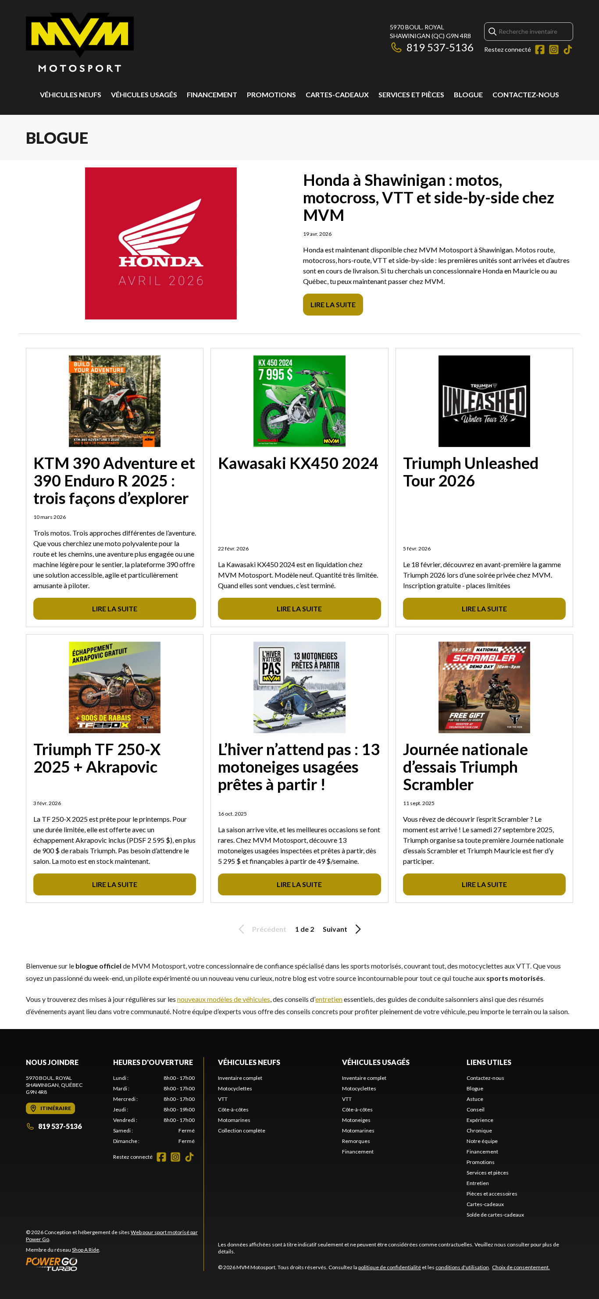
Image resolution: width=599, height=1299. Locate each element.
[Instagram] (554, 49)
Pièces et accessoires (492, 1193)
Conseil (476, 1109)
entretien (328, 999)
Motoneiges (356, 1120)
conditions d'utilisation (462, 1267)
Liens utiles (489, 1062)
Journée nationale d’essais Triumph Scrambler (465, 766)
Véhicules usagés (144, 94)
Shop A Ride (85, 1249)
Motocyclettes (235, 1088)
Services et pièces (411, 94)
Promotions (271, 94)
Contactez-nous (525, 94)
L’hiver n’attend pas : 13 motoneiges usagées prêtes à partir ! (299, 766)
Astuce (475, 1099)
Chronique (479, 1130)
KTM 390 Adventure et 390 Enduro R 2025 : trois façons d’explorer (114, 480)
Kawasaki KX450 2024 (298, 463)
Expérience (480, 1120)
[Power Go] (114, 1264)
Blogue (468, 94)
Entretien (478, 1183)
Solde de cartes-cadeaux (495, 1214)
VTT (223, 1099)
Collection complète (241, 1130)
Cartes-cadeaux (337, 94)
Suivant (335, 929)
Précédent (269, 929)
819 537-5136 (440, 47)
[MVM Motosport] (80, 42)
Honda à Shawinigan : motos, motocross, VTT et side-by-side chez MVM (428, 197)
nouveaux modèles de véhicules (223, 999)
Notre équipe (482, 1141)
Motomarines (234, 1120)
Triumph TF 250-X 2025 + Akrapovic (96, 757)
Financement (212, 94)
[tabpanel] (154, 1110)
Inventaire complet (240, 1078)
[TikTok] (568, 49)
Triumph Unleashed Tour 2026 (470, 471)
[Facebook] (540, 49)
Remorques (356, 1141)
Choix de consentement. (521, 1267)
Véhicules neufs (70, 94)
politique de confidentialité (389, 1267)
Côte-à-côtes (233, 1109)
